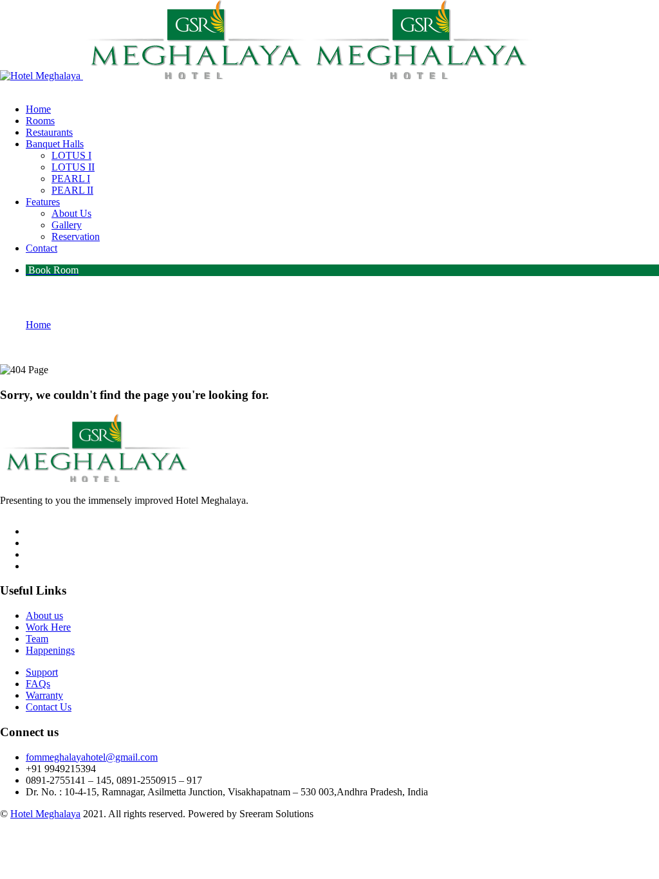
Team (37, 638)
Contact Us (48, 706)
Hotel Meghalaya (45, 813)
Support (42, 672)
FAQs (38, 683)
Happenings (50, 650)
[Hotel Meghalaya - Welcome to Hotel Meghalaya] (40, 75)
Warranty (44, 695)
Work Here (48, 627)
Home (38, 324)
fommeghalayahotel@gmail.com (92, 757)
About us (44, 615)
